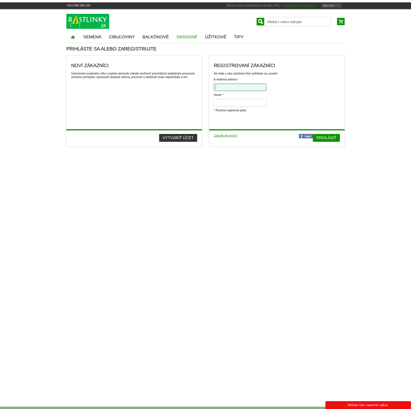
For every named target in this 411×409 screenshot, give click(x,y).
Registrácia (307, 5)
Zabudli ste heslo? (226, 135)
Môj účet (328, 5)
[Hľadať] (260, 21)
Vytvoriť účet (178, 138)
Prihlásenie (290, 5)
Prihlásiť (326, 138)
